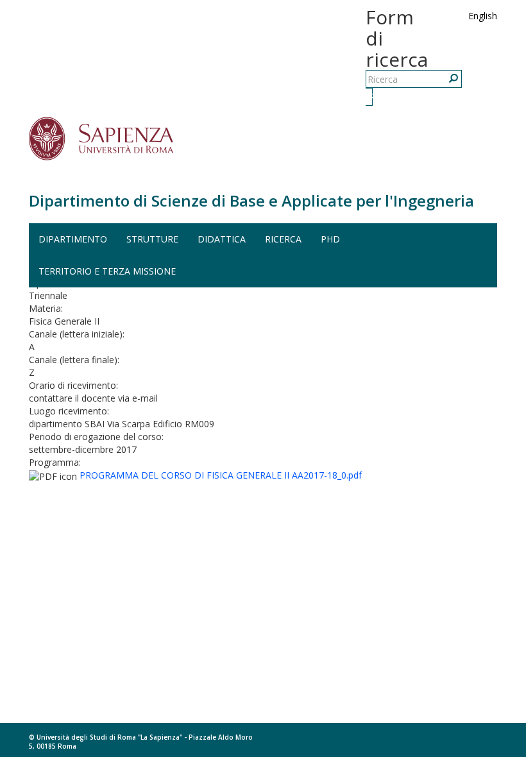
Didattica (222, 239)
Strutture (152, 239)
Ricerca (371, 96)
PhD (330, 239)
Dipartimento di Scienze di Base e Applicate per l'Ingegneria (251, 200)
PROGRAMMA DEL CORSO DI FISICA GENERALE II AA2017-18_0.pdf (221, 475)
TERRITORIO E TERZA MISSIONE (107, 271)
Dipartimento (72, 239)
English (482, 16)
